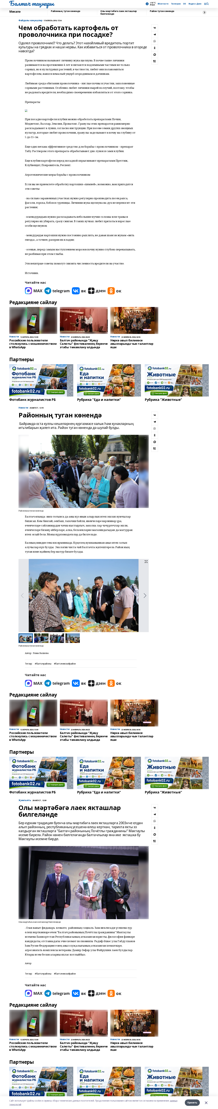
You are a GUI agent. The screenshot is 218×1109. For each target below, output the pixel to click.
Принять (192, 1102)
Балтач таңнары (31, 3)
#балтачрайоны (43, 663)
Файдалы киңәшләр (30, 20)
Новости (23, 407)
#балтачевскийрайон (65, 663)
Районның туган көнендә (65, 11)
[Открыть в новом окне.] (33, 290)
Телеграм (176, 4)
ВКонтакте (163, 4)
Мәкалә (14, 11)
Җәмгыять (25, 800)
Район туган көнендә (162, 11)
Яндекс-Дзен (194, 4)
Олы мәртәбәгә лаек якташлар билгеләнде (118, 12)
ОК (184, 4)
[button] (145, 595)
